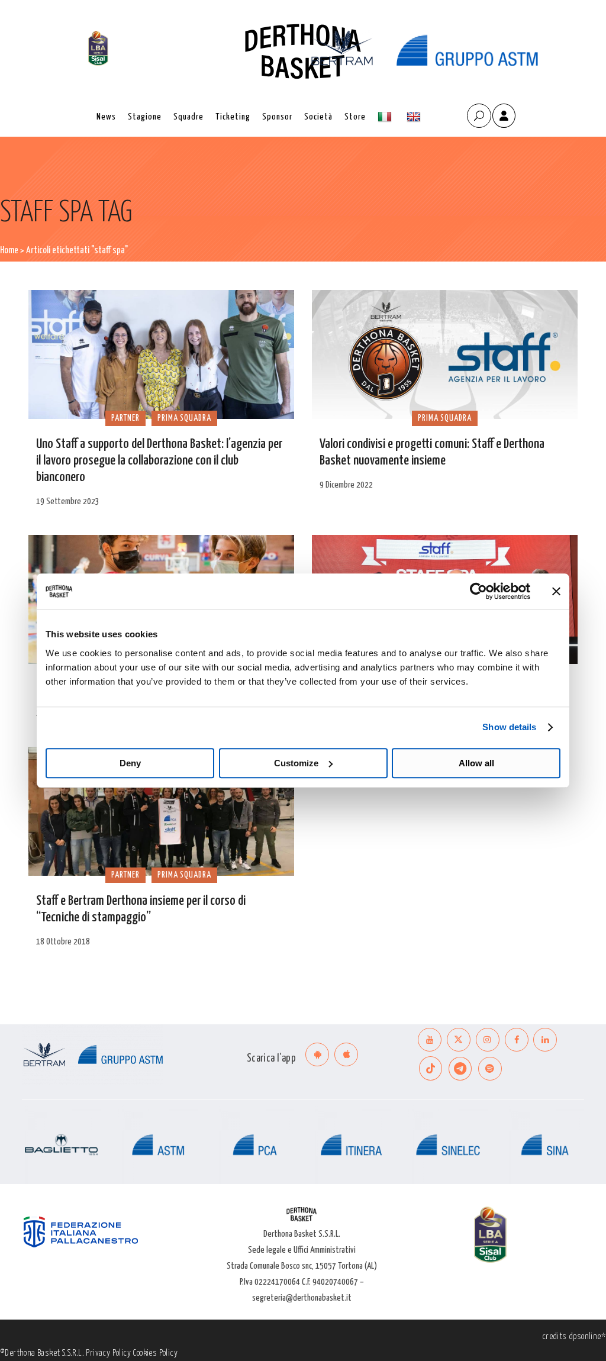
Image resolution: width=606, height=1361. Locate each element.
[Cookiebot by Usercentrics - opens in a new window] (478, 591)
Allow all (476, 763)
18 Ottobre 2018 (63, 941)
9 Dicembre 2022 (346, 484)
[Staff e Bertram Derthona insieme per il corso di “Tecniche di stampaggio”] (161, 811)
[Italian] (386, 117)
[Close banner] (556, 591)
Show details (509, 727)
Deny (130, 763)
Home (9, 250)
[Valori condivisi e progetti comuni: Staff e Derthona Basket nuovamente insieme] (445, 354)
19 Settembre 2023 (67, 501)
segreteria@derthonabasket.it (302, 1298)
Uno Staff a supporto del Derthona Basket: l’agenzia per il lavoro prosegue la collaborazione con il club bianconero (159, 460)
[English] (415, 117)
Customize (296, 763)
